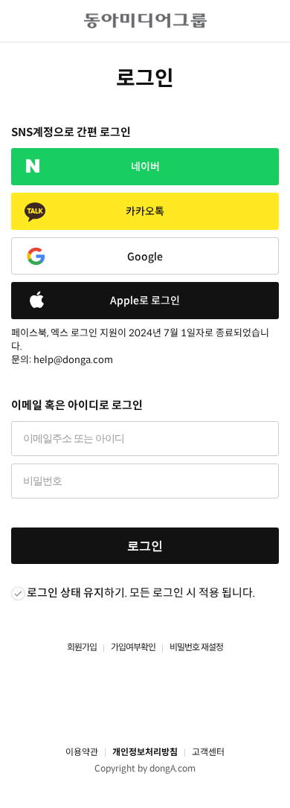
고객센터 (208, 751)
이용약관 (81, 751)
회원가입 (82, 647)
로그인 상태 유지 (65, 593)
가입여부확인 (133, 647)
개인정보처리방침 (145, 751)
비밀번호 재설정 (196, 647)
